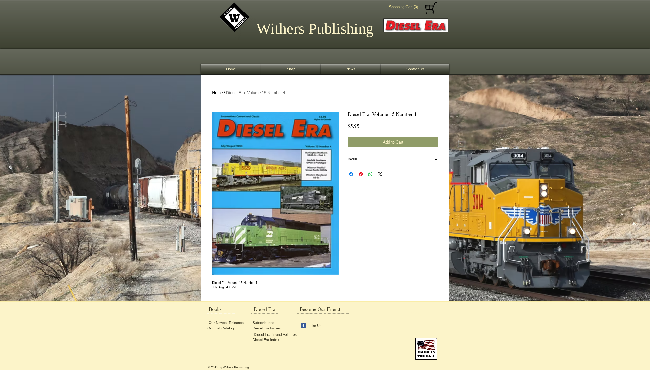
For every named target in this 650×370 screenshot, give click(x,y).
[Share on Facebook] (351, 174)
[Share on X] (380, 174)
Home (217, 93)
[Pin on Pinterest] (361, 174)
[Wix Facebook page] (303, 325)
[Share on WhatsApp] (370, 174)
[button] (404, 7)
